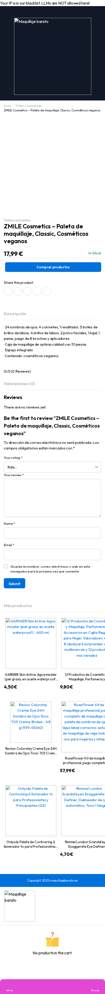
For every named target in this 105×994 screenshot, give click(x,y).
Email (9, 545)
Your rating (13, 458)
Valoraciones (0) (19, 383)
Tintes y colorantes (28, 106)
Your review (14, 475)
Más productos (18, 605)
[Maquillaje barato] (52, 56)
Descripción (15, 313)
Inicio (7, 106)
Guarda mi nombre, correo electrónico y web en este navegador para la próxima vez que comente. (50, 569)
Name (9, 523)
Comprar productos (53, 267)
